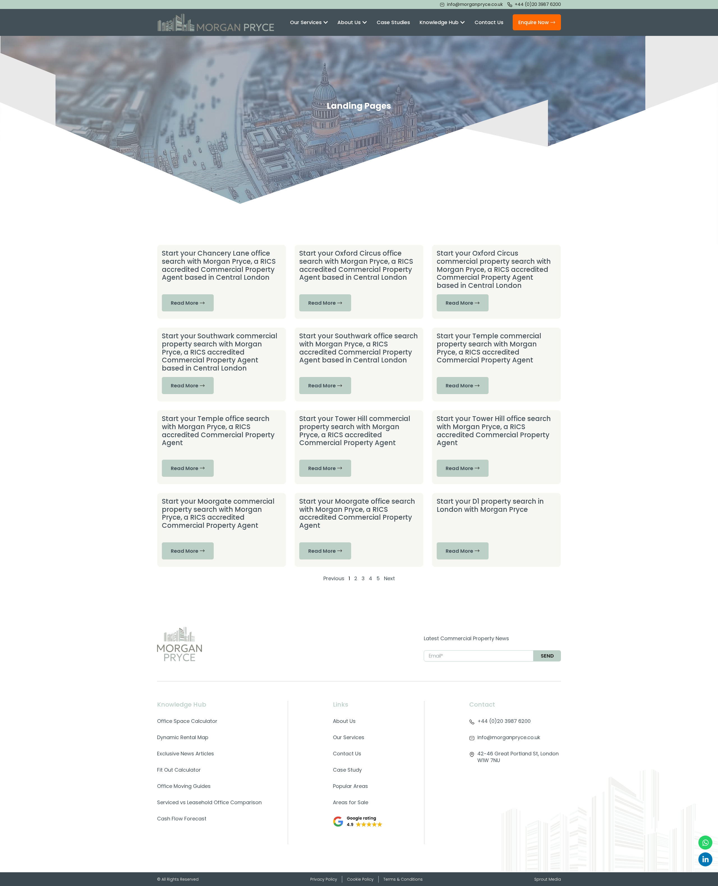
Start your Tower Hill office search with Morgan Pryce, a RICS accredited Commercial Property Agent (494, 430)
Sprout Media (547, 879)
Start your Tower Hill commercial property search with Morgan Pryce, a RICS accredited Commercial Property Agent (354, 430)
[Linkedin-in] (705, 859)
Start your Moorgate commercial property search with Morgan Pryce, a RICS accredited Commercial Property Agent (218, 513)
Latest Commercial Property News (466, 638)
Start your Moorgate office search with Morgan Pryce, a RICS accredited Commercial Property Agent (357, 513)
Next (389, 578)
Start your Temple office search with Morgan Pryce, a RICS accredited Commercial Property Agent (218, 430)
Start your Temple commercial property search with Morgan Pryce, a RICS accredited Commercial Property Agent (489, 348)
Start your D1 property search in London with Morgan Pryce (490, 505)
